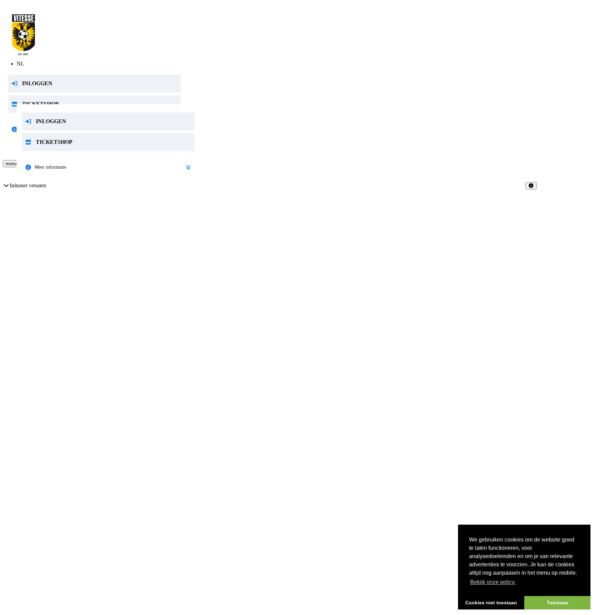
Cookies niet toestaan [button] (491, 602)
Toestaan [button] (557, 602)
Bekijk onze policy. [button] (493, 582)
